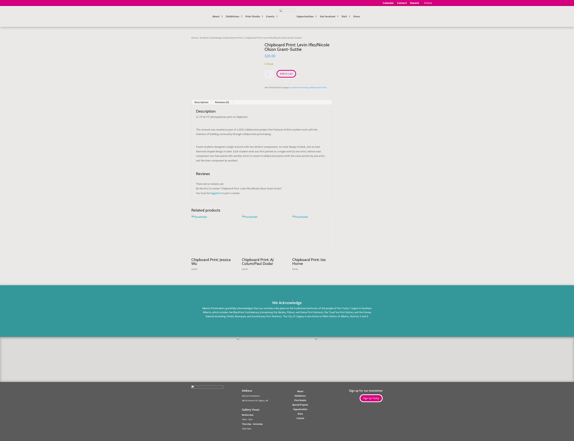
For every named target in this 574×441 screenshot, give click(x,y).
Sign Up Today (371, 398)
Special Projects (300, 404)
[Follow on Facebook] (374, 412)
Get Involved (327, 16)
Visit (344, 16)
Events (270, 16)
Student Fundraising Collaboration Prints (221, 37)
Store (356, 16)
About (216, 16)
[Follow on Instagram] (380, 412)
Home (194, 37)
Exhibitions (232, 16)
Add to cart (286, 73)
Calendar (388, 3)
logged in (215, 193)
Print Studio (252, 16)
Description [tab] (201, 102)
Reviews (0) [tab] (222, 102)
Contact (402, 3)
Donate (414, 3)
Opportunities (305, 16)
